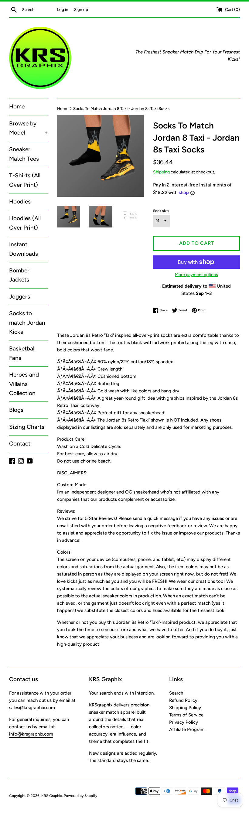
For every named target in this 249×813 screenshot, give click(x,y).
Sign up (81, 9)
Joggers (19, 296)
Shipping (161, 171)
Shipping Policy (185, 707)
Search (176, 693)
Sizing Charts (26, 426)
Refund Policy (183, 700)
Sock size (161, 211)
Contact (19, 443)
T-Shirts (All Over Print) (24, 180)
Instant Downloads (23, 249)
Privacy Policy (183, 722)
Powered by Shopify (80, 796)
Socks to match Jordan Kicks (27, 322)
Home (17, 106)
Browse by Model (28, 128)
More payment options (196, 274)
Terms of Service (186, 715)
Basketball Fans (22, 353)
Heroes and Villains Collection (24, 384)
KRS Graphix (51, 796)
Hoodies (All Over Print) (25, 223)
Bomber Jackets (19, 275)
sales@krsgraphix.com (32, 707)
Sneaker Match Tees (24, 154)
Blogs (16, 409)
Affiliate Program (187, 729)
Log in (62, 9)
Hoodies (20, 201)
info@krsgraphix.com (31, 734)
